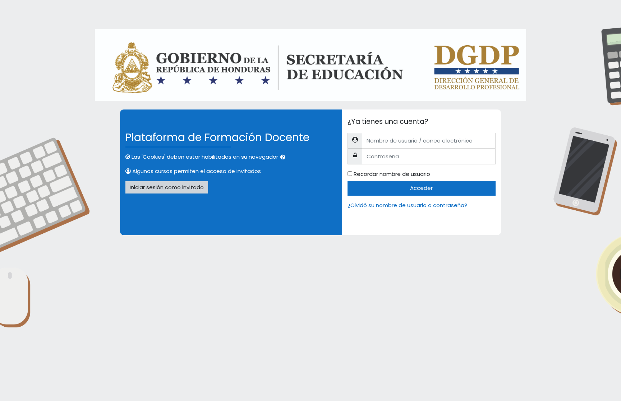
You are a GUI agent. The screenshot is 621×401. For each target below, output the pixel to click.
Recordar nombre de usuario (392, 174)
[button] (284, 157)
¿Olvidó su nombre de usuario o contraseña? (407, 205)
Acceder (421, 188)
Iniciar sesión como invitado (167, 187)
